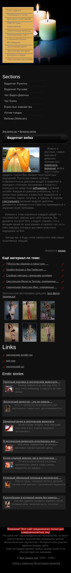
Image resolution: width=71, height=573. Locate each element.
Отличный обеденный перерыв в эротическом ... (32, 477)
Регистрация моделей (47, 563)
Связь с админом (23, 563)
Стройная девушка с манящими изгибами (29, 275)
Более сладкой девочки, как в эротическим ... (30, 457)
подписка (9, 296)
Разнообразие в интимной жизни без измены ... (31, 497)
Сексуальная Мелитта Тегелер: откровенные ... (32, 281)
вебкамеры (40, 188)
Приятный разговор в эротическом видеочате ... (31, 381)
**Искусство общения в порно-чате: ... (27, 263)
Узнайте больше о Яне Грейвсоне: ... (26, 269)
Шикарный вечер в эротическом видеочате (28, 421)
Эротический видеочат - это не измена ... (27, 401)
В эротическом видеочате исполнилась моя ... (30, 441)
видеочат (50, 168)
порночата (50, 164)
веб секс (11, 360)
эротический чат (15, 366)
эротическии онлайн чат (19, 354)
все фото (53, 293)
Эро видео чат (9, 131)
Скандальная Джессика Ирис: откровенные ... (31, 287)
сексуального (10, 201)
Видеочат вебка (28, 131)
